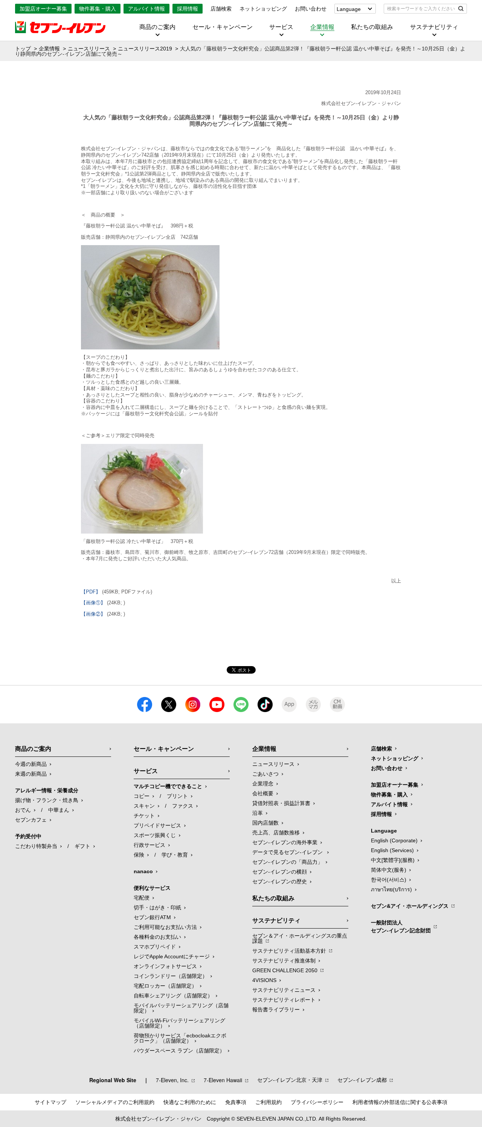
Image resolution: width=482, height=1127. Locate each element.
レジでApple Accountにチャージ (172, 956)
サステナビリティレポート (284, 1000)
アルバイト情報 (146, 9)
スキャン (144, 806)
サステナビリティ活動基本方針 (289, 951)
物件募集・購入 (97, 9)
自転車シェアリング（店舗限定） (173, 996)
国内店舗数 (265, 823)
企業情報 (322, 27)
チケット (144, 816)
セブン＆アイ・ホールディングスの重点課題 (299, 938)
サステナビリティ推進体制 (284, 961)
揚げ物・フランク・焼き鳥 (46, 800)
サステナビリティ (434, 27)
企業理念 (262, 784)
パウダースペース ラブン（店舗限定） (179, 1051)
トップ (23, 49)
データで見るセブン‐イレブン (288, 852)
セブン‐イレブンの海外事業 (284, 842)
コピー (141, 796)
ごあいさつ (265, 774)
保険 (139, 855)
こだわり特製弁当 (36, 846)
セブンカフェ (31, 820)
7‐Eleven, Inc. (172, 1080)
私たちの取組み (372, 27)
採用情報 (187, 9)
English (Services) (392, 850)
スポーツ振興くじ (155, 835)
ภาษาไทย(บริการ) (391, 889)
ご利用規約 (268, 1102)
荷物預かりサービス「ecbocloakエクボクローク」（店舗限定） (180, 1038)
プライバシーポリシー (317, 1102)
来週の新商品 (31, 774)
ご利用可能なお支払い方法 (165, 927)
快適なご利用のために (189, 1102)
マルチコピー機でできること (168, 786)
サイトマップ (50, 1102)
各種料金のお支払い (157, 937)
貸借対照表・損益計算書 (281, 803)
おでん (23, 810)
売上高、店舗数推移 (276, 833)
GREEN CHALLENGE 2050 (284, 970)
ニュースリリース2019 (145, 49)
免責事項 (235, 1102)
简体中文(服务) (388, 870)
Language (349, 9)
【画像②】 (93, 614)
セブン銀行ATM (152, 917)
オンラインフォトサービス (165, 966)
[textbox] (420, 8)
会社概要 (262, 793)
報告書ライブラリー (276, 1010)
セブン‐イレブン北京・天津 (289, 1080)
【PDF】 (91, 592)
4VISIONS (264, 980)
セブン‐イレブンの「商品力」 (287, 862)
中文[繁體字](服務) (393, 860)
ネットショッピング (263, 9)
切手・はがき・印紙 (157, 907)
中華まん (58, 810)
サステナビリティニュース (284, 990)
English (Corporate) (394, 840)
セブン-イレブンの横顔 (279, 872)
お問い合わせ (310, 9)
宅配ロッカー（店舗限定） (165, 986)
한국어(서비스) (388, 880)
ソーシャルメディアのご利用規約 (114, 1102)
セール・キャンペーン (222, 27)
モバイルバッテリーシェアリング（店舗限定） (181, 1008)
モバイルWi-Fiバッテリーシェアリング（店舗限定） (179, 1023)
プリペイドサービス (157, 825)
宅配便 (141, 898)
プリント (177, 796)
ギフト (82, 846)
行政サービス (149, 845)
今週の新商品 (31, 764)
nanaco (143, 871)
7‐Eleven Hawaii (223, 1080)
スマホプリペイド (155, 947)
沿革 (257, 813)
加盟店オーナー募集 (43, 9)
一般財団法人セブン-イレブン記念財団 (401, 926)
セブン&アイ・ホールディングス (409, 906)
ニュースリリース (89, 49)
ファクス (182, 806)
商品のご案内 (157, 27)
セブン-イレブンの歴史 (279, 881)
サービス (281, 27)
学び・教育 (175, 855)
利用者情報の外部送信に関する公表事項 (399, 1102)
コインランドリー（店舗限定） (170, 976)
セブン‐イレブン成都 (362, 1080)
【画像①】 (93, 602)
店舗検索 (221, 9)
